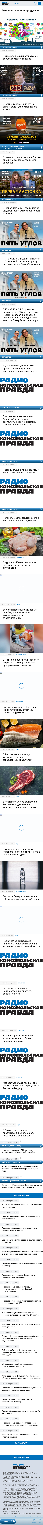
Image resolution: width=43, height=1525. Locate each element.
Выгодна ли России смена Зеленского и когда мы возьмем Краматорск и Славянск (22, 1186)
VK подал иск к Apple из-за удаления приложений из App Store (17, 1365)
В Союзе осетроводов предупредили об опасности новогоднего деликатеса (18, 1133)
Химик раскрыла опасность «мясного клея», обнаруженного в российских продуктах (21, 852)
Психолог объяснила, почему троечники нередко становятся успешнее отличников (20, 1424)
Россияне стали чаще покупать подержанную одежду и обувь (21, 1325)
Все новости (21, 1443)
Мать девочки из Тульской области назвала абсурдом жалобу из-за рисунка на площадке (21, 1377)
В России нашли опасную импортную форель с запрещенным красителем (17, 757)
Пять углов (6, 250)
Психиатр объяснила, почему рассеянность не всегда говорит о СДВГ (21, 1302)
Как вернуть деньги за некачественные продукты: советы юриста (18, 991)
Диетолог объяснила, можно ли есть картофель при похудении (22, 1206)
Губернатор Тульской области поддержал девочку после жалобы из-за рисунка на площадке (19, 1352)
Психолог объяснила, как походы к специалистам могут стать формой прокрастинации (17, 1289)
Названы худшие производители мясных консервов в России (21, 471)
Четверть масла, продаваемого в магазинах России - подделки (21, 519)
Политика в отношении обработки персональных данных (22, 1513)
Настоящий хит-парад (10, 1516)
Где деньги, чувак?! (10, 47)
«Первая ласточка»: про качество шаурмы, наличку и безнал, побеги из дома (21, 211)
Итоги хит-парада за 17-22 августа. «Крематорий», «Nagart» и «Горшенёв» (18, 1151)
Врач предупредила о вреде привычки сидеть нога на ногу (22, 1241)
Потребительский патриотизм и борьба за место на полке (20, 57)
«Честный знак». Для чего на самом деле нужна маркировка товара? (20, 107)
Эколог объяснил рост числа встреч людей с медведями (21, 1412)
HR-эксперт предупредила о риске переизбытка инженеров (17, 1400)
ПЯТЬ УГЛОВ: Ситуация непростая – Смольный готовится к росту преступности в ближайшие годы (21, 261)
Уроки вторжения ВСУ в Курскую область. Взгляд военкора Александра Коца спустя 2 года (21, 1168)
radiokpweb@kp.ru (8, 1484)
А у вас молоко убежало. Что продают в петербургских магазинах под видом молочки (20, 368)
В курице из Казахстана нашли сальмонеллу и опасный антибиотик (19, 565)
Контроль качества (10, 461)
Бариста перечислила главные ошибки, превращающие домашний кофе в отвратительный (20, 613)
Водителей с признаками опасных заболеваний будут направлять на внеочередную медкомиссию (22, 1338)
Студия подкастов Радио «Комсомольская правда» (13, 147)
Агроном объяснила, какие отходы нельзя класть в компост (20, 1436)
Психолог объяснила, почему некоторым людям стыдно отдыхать (19, 1229)
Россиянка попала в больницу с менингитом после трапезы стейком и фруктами (20, 710)
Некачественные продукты (20, 10)
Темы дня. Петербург (10, 408)
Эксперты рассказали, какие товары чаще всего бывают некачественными (18, 1038)
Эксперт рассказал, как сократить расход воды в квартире (22, 1264)
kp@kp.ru (29, 1499)
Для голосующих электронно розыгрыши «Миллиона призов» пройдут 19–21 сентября (21, 1314)
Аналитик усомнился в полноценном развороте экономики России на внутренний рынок (22, 1253)
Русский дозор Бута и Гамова (14, 1181)
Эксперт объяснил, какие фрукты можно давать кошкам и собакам (19, 1276)
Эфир (40, 1522)
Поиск (35, 3)
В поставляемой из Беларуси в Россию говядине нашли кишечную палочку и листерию (20, 804)
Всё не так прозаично (11, 1162)
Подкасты (34, 1522)
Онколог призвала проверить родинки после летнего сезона (21, 1217)
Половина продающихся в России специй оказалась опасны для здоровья (22, 160)
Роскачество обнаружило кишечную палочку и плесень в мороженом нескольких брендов (21, 944)
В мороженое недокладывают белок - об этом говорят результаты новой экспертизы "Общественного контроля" (20, 420)
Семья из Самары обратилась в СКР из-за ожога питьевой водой (21, 897)
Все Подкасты (21, 1195)
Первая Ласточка (9, 199)
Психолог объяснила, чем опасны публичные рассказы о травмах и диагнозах (21, 1389)
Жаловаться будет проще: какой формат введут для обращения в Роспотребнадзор (21, 1086)
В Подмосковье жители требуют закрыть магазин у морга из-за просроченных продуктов (21, 662)
